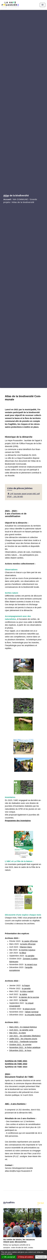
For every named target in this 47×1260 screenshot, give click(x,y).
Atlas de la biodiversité (23, 202)
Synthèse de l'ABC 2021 (16, 1061)
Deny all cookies (26, 1257)
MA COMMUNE (20, 199)
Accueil (7, 199)
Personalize (41, 1257)
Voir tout (40, 1203)
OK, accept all (9, 1257)
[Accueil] (14, 5)
